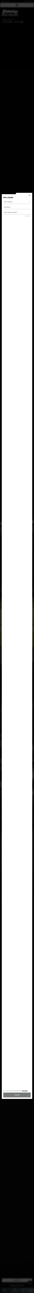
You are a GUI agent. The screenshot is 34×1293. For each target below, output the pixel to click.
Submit (17, 1095)
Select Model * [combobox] (8, 202)
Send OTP (28, 216)
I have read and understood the (16, 1090)
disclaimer (25, 1090)
